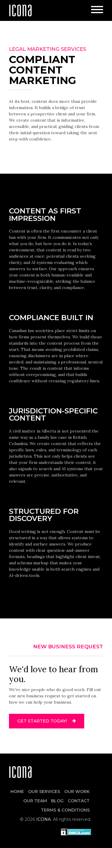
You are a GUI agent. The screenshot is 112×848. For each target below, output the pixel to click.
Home (17, 791)
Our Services (44, 791)
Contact (79, 800)
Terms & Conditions (65, 810)
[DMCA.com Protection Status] (76, 831)
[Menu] (97, 10)
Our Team (35, 800)
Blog (57, 800)
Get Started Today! (42, 721)
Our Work (77, 791)
